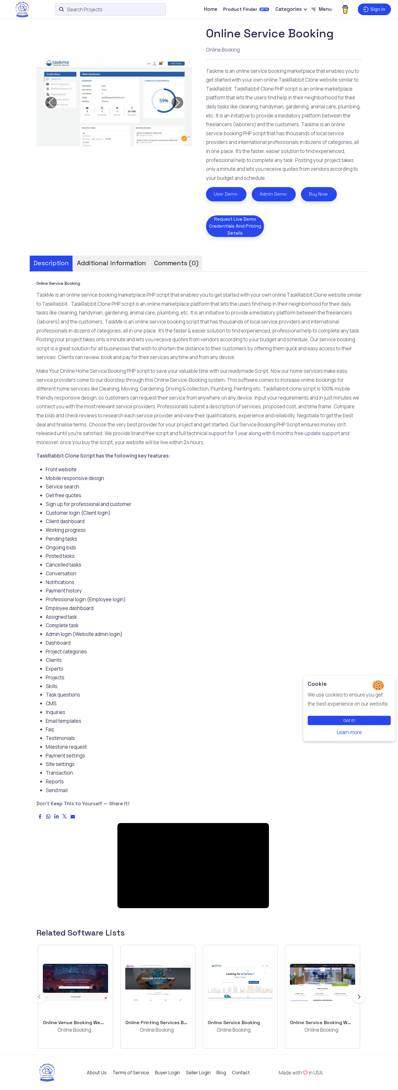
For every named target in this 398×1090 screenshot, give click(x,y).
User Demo (225, 194)
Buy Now (318, 194)
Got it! (349, 720)
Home (210, 9)
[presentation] (39, 996)
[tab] (51, 261)
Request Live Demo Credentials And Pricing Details (235, 226)
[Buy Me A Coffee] (345, 9)
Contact (241, 1072)
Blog (221, 1072)
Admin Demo (273, 194)
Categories (288, 9)
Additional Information (111, 263)
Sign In (377, 9)
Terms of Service (130, 1072)
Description (51, 263)
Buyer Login (167, 1072)
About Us (97, 1072)
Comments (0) (176, 263)
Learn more (349, 732)
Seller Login (198, 1072)
